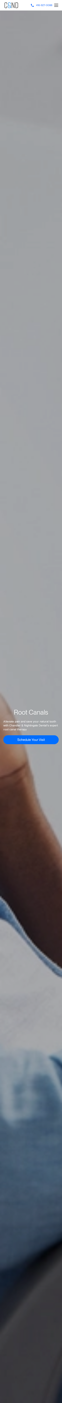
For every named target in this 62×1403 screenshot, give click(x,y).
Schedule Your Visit (31, 740)
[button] (55, 5)
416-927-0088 (44, 5)
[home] (11, 5)
